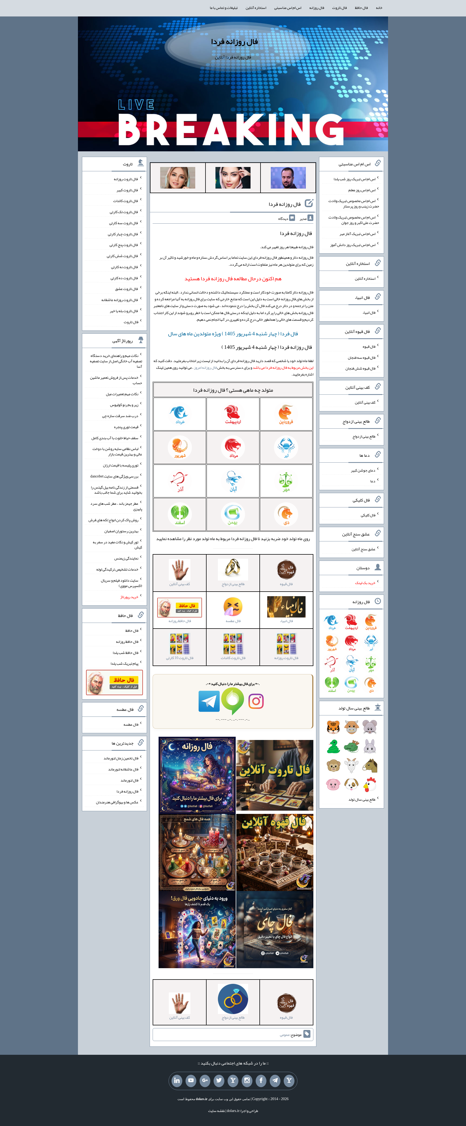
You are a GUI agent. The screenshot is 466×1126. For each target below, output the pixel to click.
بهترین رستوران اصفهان (121, 531)
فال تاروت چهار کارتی (123, 233)
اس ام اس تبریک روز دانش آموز (352, 244)
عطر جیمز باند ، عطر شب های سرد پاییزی (116, 506)
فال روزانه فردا (234, 41)
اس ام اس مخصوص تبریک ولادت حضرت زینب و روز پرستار (353, 203)
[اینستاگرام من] (247, 1081)
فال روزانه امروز (205, 367)
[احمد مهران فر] (288, 179)
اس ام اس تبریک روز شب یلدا (354, 179)
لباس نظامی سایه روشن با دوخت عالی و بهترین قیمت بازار (117, 451)
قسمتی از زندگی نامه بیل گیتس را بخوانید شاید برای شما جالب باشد (116, 489)
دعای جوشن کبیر (363, 470)
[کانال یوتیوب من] (191, 1081)
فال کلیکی (368, 515)
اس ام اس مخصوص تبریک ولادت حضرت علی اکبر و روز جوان (353, 219)
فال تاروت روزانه (126, 179)
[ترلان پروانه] (233, 179)
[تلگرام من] (275, 1081)
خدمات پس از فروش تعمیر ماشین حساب (116, 380)
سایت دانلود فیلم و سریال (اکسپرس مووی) (121, 582)
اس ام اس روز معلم (361, 189)
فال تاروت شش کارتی (122, 256)
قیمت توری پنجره (126, 427)
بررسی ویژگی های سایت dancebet (114, 476)
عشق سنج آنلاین (363, 548)
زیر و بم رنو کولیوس (124, 404)
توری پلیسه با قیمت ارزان (120, 465)
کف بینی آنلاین (365, 402)
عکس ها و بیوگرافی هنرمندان (117, 802)
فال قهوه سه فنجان (361, 357)
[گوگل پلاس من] (205, 1081)
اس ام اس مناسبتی (287, 7)
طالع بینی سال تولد (361, 799)
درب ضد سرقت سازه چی (120, 415)
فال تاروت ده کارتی (124, 277)
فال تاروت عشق (126, 288)
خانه (379, 7)
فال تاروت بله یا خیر (124, 311)
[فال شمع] (197, 853)
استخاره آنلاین (256, 7)
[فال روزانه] (197, 776)
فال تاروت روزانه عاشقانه (119, 299)
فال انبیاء (368, 312)
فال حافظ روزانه (127, 641)
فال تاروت (339, 7)
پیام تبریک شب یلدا (124, 663)
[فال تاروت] (274, 776)
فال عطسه (131, 724)
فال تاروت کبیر (127, 189)
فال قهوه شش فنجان (360, 368)
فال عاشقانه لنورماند (123, 769)
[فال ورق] (197, 930)
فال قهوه (369, 346)
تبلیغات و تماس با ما (224, 7)
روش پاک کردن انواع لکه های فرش (113, 520)
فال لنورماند (129, 780)
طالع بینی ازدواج (363, 436)
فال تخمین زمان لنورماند (121, 758)
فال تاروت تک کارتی (124, 212)
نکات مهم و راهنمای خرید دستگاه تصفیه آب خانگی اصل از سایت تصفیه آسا (116, 361)
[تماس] (233, 1081)
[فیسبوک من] (261, 1081)
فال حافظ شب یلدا (125, 652)
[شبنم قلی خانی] (177, 179)
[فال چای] (274, 930)
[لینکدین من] (177, 1081)
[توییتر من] (219, 1081)
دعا (372, 481)
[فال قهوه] (274, 853)
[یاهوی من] (289, 1081)
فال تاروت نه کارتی (124, 267)
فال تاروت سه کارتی (123, 223)
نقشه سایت (216, 1110)
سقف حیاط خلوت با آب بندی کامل (114, 437)
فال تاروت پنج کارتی (123, 244)
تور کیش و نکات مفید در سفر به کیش (117, 544)
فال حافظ (361, 7)
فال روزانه (316, 7)
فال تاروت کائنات (125, 200)
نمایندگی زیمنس (126, 558)
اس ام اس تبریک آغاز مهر (357, 233)
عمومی (285, 1034)
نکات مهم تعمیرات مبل (122, 393)
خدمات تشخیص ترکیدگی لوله (117, 569)
